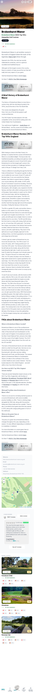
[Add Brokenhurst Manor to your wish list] (25, 2)
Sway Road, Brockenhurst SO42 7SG (13, 473)
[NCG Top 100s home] (3, 689)
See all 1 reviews (16, 547)
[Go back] (2, 2)
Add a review (23, 516)
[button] (17, 492)
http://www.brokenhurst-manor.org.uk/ (14, 459)
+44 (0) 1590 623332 (9, 469)
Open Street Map (28, 507)
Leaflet (21, 507)
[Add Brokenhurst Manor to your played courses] (22, 2)
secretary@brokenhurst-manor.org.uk (13, 464)
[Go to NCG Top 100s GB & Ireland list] (17, 687)
